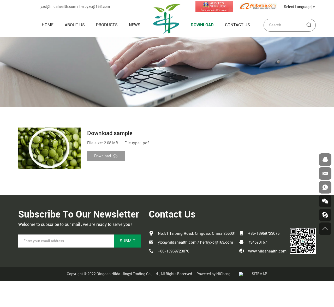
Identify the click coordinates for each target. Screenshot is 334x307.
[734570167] (325, 159)
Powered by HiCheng (213, 274)
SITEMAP (259, 274)
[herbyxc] (325, 215)
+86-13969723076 (173, 251)
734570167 (257, 242)
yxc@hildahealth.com (58, 6)
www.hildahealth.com (267, 251)
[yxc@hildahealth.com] (325, 173)
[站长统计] (241, 274)
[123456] (325, 187)
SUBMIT (127, 240)
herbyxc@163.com (94, 6)
